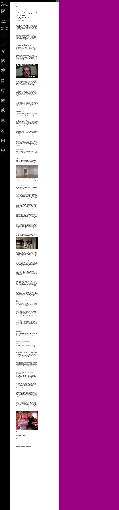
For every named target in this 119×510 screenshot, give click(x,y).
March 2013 (2, 82)
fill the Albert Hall (21, 157)
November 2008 (3, 138)
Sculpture (32, 9)
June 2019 (2, 51)
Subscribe (3, 22)
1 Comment (23, 20)
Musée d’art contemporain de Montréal (27, 35)
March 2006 (2, 147)
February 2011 (3, 108)
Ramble (24, 9)
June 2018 (2, 52)
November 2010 (3, 111)
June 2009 (2, 130)
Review (30, 9)
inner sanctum (25, 306)
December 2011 (3, 99)
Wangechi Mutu (33, 81)
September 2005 (3, 150)
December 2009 (3, 123)
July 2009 (2, 129)
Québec (21, 9)
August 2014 (3, 71)
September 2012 (3, 89)
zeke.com (3, 1)
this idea (24, 194)
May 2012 (2, 93)
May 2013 (2, 80)
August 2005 (3, 151)
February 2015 (3, 68)
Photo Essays (3, 12)
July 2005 (2, 152)
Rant (26, 9)
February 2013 (3, 83)
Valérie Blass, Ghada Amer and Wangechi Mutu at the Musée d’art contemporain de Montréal (26, 15)
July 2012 (2, 91)
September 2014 (3, 70)
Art (16, 9)
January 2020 (3, 50)
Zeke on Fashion (3, 10)
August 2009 (3, 128)
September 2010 (3, 113)
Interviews (2, 11)
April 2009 (2, 132)
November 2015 (3, 61)
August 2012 (3, 90)
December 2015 (3, 60)
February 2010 (3, 121)
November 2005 (3, 148)
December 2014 (3, 69)
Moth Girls (17, 311)
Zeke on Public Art (3, 13)
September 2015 (3, 63)
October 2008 (3, 139)
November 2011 (3, 100)
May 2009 (2, 131)
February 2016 (3, 59)
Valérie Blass (23, 81)
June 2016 (2, 58)
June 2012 (2, 92)
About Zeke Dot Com (3, 4)
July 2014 (2, 72)
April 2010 (2, 119)
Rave (27, 9)
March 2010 (2, 120)
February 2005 (3, 153)
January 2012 (3, 98)
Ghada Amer (34, 26)
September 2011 (3, 102)
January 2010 (3, 122)
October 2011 (3, 101)
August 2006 (3, 142)
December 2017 (3, 53)
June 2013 (2, 79)
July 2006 (2, 143)
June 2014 (2, 73)
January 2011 (3, 109)
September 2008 (3, 140)
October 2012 (3, 88)
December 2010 (3, 110)
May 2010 (2, 118)
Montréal (18, 9)
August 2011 (3, 103)
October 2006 (3, 141)
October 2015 (3, 62)
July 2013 (2, 78)
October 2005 (3, 149)
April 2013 (2, 81)
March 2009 (2, 133)
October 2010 (3, 112)
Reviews (2, 14)
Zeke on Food (3, 9)
